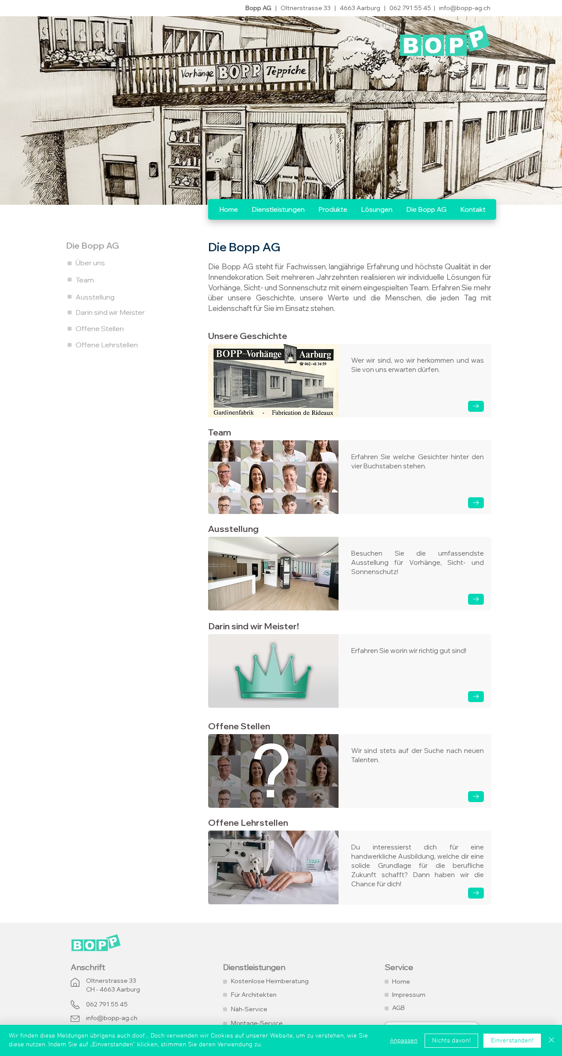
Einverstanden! (512, 1041)
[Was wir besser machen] (476, 696)
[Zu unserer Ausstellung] (476, 599)
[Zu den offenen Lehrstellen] (476, 893)
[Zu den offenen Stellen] (476, 796)
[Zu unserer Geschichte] (476, 406)
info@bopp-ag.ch (464, 8)
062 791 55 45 (410, 8)
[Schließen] (551, 1040)
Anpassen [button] (404, 1041)
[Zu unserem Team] (476, 502)
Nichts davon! (451, 1041)
